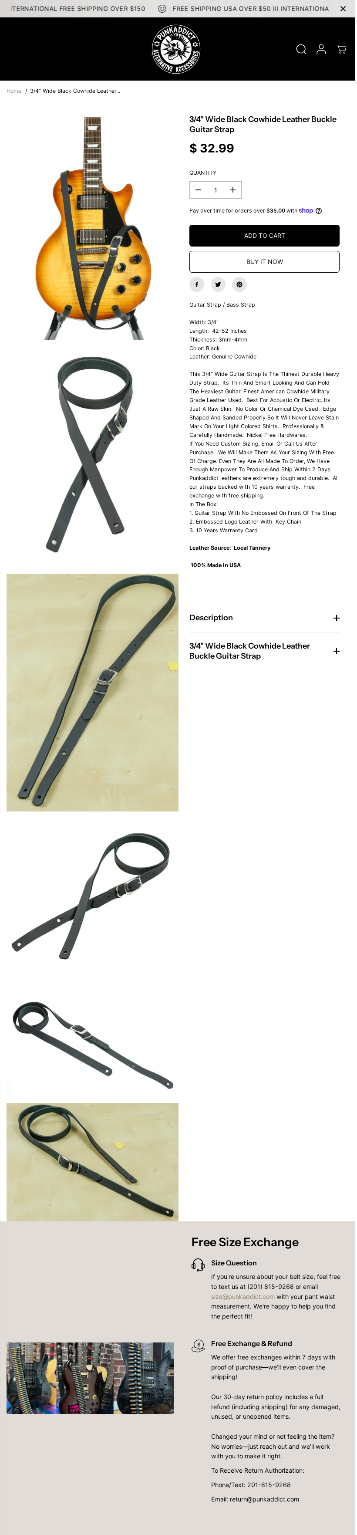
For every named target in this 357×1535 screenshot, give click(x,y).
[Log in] (321, 49)
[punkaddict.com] (176, 49)
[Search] (301, 49)
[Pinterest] (239, 284)
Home (14, 91)
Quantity (202, 172)
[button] (12, 49)
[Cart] (341, 49)
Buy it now (264, 261)
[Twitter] (218, 284)
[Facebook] (196, 284)
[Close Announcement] (343, 8)
